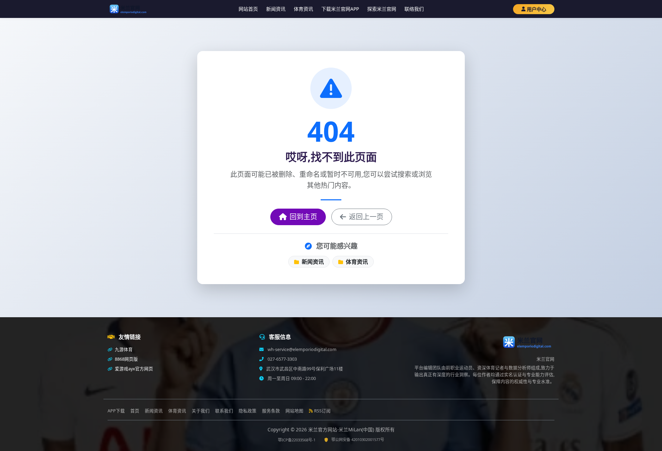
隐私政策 (248, 411)
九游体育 (123, 349)
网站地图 (294, 411)
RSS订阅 (322, 411)
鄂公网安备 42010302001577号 (357, 439)
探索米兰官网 (381, 9)
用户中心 (536, 9)
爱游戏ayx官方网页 (133, 369)
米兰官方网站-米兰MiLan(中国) (341, 429)
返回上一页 (366, 216)
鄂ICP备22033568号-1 (296, 439)
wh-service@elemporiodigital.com (302, 349)
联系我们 (224, 411)
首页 (134, 411)
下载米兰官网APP (340, 9)
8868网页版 (126, 359)
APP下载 (116, 411)
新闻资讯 (275, 9)
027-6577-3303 (282, 359)
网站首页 (248, 9)
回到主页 (303, 216)
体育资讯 (303, 9)
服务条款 (271, 411)
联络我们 (414, 9)
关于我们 (201, 411)
